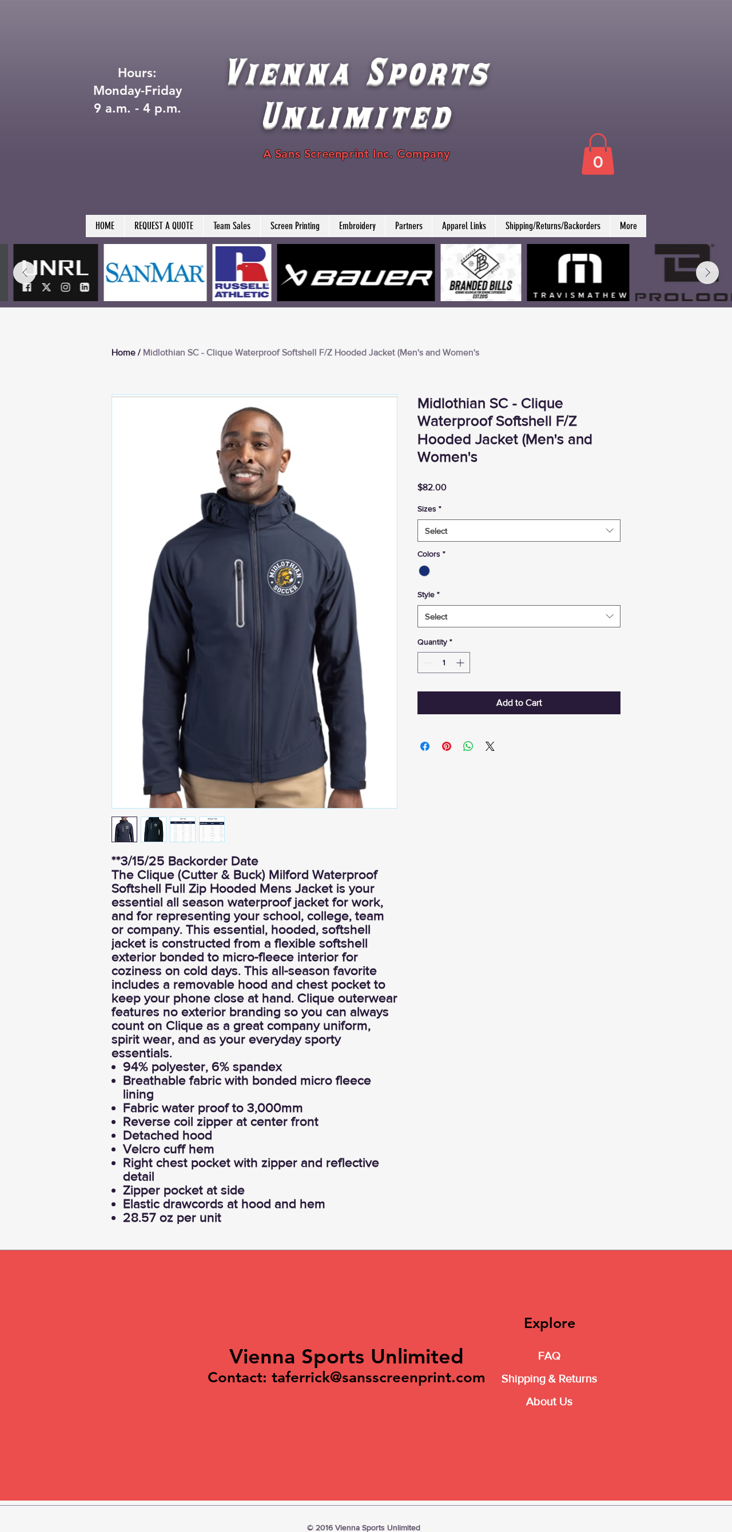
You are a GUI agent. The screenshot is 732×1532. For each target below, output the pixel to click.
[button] (597, 154)
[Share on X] (490, 746)
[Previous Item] (24, 272)
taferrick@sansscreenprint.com (379, 1377)
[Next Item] (707, 272)
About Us (549, 1401)
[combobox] (518, 530)
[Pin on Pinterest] (446, 746)
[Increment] (461, 663)
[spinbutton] (443, 663)
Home (124, 352)
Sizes (429, 508)
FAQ (549, 1355)
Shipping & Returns (549, 1378)
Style (428, 594)
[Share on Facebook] (425, 746)
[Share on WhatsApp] (468, 746)
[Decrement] (426, 663)
